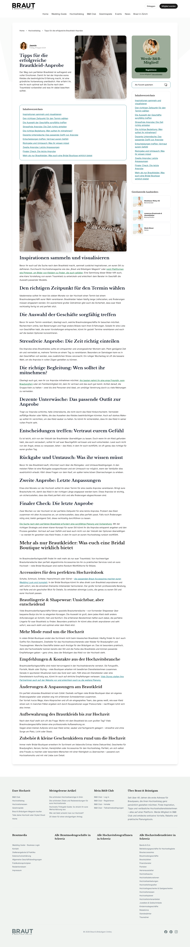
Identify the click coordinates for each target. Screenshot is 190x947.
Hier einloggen (157, 74)
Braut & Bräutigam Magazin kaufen (27, 811)
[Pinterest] (171, 931)
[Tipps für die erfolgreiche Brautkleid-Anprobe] (23, 6)
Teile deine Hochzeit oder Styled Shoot (28, 815)
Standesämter (145, 913)
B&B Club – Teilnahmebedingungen (109, 808)
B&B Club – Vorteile (102, 804)
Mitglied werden (169, 6)
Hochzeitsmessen (19, 804)
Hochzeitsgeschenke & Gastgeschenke (156, 888)
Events (118, 13)
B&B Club (91, 13)
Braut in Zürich (140, 13)
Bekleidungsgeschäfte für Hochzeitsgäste (157, 848)
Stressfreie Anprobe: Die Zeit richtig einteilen (45, 126)
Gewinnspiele (105, 13)
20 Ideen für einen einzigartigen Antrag (65, 816)
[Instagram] (176, 931)
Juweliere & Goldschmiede (150, 903)
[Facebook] (165, 931)
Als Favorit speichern (144, 84)
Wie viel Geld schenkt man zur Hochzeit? (66, 813)
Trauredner (144, 917)
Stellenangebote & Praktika (23, 852)
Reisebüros (144, 910)
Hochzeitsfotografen (148, 884)
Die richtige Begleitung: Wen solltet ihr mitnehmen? (48, 130)
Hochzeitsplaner (146, 895)
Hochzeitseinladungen (148, 881)
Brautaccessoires (146, 852)
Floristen (143, 866)
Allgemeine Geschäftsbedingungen (27, 859)
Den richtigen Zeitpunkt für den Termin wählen (45, 118)
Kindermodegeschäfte (148, 906)
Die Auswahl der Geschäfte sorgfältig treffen (45, 122)
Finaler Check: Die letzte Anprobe (39, 151)
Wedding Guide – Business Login (26, 845)
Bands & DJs (144, 845)
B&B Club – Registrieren (104, 800)
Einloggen (151, 6)
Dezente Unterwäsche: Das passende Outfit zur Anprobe (50, 134)
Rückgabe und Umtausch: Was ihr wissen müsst (46, 143)
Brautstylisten (145, 859)
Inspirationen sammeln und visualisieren (42, 114)
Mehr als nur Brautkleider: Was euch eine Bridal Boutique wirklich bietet (57, 155)
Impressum (17, 870)
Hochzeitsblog (77, 13)
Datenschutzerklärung (21, 856)
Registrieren (151, 70)
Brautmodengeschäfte (148, 856)
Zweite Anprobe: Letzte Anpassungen (41, 147)
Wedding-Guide (59, 13)
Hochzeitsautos (146, 874)
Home (45, 13)
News (127, 13)
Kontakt (15, 848)
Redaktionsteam (19, 866)
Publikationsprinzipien (21, 863)
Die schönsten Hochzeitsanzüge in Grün (66, 797)
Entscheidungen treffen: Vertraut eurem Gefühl (45, 139)
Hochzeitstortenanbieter (149, 899)
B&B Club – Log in (101, 797)
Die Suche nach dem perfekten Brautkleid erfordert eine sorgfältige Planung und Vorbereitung (66, 523)
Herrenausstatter (146, 870)
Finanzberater (145, 863)
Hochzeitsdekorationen (149, 877)
